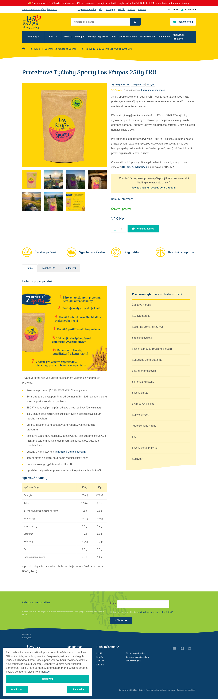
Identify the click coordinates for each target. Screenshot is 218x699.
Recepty (110, 9)
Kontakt (142, 9)
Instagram (27, 637)
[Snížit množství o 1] (115, 230)
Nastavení (47, 679)
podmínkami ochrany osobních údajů (155, 612)
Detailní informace (122, 199)
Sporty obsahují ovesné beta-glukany (153, 188)
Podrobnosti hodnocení (153, 90)
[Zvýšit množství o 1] (115, 227)
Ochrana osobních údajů (137, 657)
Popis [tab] (30, 268)
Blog (101, 9)
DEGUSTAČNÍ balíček (134, 167)
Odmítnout (17, 689)
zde (47, 672)
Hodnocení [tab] (70, 268)
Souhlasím (78, 689)
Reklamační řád (133, 660)
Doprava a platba (87, 9)
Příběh (121, 9)
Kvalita (131, 9)
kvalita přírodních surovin (70, 452)
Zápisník (100, 660)
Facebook (26, 634)
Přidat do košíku (145, 229)
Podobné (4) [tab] (48, 268)
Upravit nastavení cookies (183, 690)
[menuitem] (33, 37)
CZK (176, 9)
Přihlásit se (121, 620)
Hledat (135, 22)
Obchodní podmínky (135, 653)
